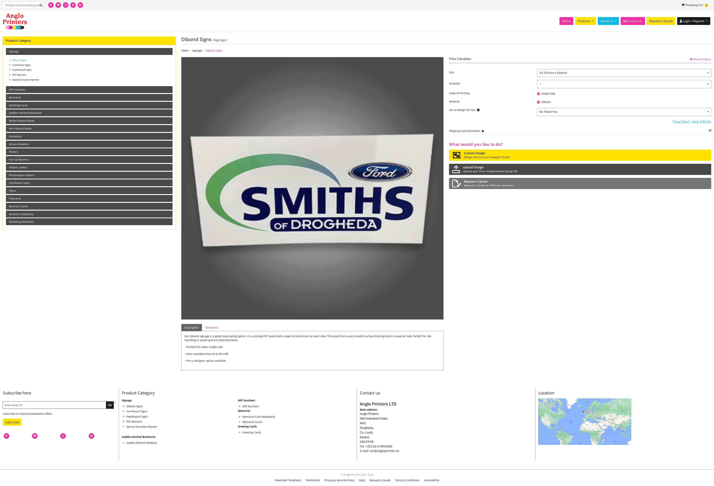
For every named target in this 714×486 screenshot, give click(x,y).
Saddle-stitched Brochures (25, 113)
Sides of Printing (459, 93)
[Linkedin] (80, 5)
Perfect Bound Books (22, 120)
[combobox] (624, 73)
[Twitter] (58, 5)
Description (191, 327)
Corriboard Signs (19, 183)
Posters (13, 152)
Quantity (454, 83)
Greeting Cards (18, 105)
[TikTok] (73, 5)
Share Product (702, 59)
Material (454, 101)
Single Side (548, 93)
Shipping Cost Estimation (464, 131)
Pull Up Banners (19, 159)
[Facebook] (51, 5)
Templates (211, 327)
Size (451, 72)
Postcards (15, 198)
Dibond (546, 102)
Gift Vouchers (17, 89)
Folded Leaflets (18, 167)
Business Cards (18, 206)
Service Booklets (19, 144)
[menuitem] (566, 21)
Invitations (15, 136)
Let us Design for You (462, 110)
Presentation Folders (22, 175)
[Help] (477, 110)
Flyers (12, 190)
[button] (482, 131)
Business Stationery (21, 214)
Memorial (15, 97)
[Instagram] (65, 5)
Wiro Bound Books (20, 128)
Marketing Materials (21, 221)
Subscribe (12, 422)
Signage (14, 51)
